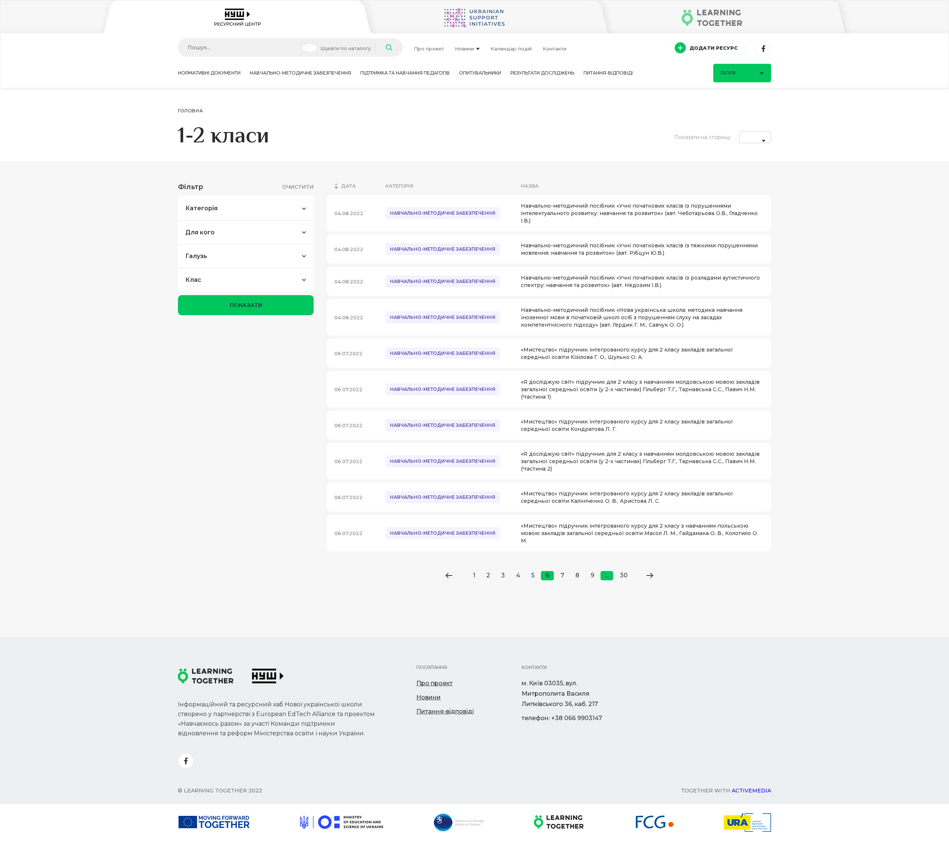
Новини (464, 49)
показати (246, 305)
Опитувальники (480, 73)
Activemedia (751, 790)
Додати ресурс (714, 48)
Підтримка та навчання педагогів (405, 73)
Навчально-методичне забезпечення (300, 73)
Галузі (728, 73)
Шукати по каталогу (345, 48)
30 (624, 575)
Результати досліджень (542, 73)
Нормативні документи (209, 73)
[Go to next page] (649, 575)
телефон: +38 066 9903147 (562, 718)
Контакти (554, 49)
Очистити (298, 187)
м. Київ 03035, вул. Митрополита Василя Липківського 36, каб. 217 (560, 694)
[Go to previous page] (449, 575)
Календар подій (511, 49)
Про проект (429, 49)
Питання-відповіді (608, 73)
